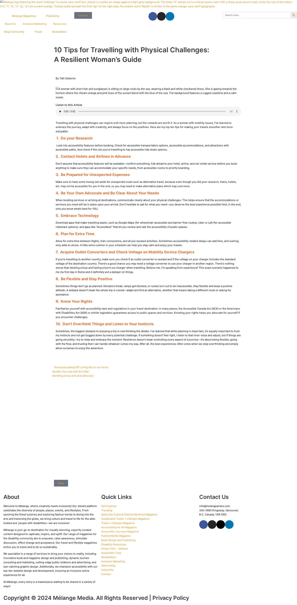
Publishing (52, 16)
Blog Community (14, 31)
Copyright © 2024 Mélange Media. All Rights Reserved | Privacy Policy (96, 598)
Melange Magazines (24, 16)
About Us (10, 23)
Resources (59, 23)
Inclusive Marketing (34, 23)
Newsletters (59, 31)
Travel (38, 31)
